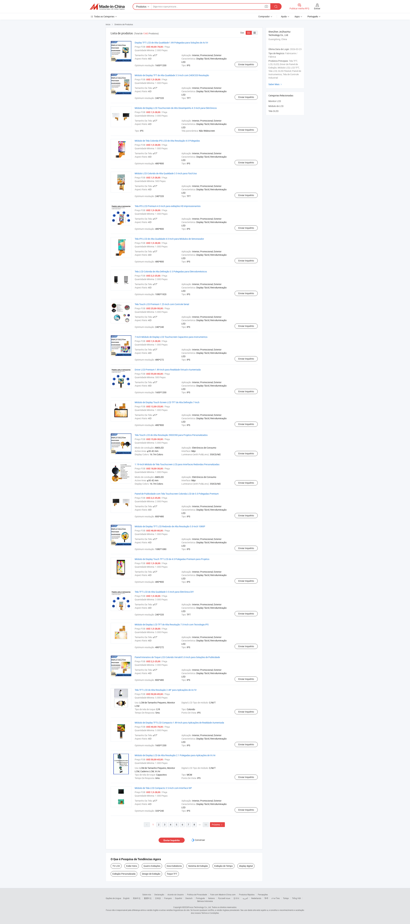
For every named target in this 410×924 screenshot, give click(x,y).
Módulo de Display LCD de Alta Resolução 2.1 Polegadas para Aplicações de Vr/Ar (175, 755)
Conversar (200, 839)
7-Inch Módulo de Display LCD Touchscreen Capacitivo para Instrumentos (171, 336)
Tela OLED (273, 111)
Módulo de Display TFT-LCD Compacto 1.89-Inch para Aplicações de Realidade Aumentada (179, 722)
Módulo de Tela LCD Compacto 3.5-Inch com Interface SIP (163, 788)
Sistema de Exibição (198, 865)
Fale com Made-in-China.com (223, 894)
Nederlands (256, 898)
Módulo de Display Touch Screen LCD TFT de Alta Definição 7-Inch (167, 402)
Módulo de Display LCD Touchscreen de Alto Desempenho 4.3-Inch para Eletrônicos (176, 107)
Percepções (263, 894)
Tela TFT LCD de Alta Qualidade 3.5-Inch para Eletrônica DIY (164, 591)
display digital (246, 865)
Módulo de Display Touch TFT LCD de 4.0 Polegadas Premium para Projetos (172, 559)
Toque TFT (172, 873)
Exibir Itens (131, 865)
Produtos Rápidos (246, 894)
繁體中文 (148, 898)
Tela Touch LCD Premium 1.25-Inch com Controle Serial (162, 304)
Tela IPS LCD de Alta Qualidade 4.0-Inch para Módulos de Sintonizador (169, 238)
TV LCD (116, 865)
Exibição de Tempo (223, 865)
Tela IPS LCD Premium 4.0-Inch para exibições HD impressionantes (168, 206)
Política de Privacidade (197, 894)
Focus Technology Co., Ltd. (199, 907)
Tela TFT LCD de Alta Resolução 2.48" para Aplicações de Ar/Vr (166, 689)
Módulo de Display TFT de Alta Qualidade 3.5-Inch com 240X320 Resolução (172, 75)
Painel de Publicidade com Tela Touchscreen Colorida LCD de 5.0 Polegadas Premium (177, 493)
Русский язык (224, 898)
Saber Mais (275, 84)
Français (168, 898)
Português (200, 898)
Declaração (159, 894)
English (126, 898)
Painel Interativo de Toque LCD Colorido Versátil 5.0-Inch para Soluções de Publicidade (177, 657)
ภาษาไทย (275, 898)
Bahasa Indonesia (205, 901)
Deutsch (189, 898)
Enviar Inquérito (246, 64)
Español (178, 898)
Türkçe (286, 898)
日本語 (158, 898)
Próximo (217, 824)
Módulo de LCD (275, 106)
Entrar (317, 8)
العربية (245, 898)
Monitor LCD (274, 101)
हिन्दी (266, 898)
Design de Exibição (151, 873)
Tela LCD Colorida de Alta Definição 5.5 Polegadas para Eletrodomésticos (171, 271)
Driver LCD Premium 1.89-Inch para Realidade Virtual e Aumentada (168, 369)
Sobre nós (146, 894)
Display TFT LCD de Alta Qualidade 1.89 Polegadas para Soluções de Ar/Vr (171, 42)
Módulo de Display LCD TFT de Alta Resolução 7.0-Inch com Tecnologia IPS (172, 624)
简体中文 (137, 898)
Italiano (211, 898)
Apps (297, 16)
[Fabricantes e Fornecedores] (107, 6)
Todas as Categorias (104, 16)
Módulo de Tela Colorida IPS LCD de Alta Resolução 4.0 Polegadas (167, 140)
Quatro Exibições (152, 865)
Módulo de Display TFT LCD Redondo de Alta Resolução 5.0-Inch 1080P (170, 526)
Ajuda (284, 16)
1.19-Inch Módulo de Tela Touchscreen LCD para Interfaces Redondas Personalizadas (177, 464)
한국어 (236, 898)
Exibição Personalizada (123, 873)
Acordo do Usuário (176, 894)
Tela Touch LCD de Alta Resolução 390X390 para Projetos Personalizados (171, 435)
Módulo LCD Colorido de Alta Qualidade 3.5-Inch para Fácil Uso (166, 173)
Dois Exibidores (174, 865)
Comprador (264, 16)
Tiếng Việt (296, 898)
